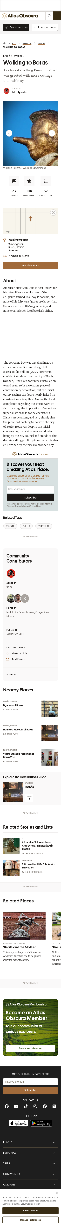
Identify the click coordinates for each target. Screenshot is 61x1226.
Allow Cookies (30, 1210)
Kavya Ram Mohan (34, 853)
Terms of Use (35, 506)
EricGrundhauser (24, 612)
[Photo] (49, 709)
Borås (29, 787)
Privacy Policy (20, 506)
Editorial (9, 1153)
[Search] (49, 15)
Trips (6, 1163)
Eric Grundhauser (33, 872)
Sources (11, 674)
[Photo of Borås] (13, 792)
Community (11, 1174)
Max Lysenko (19, 92)
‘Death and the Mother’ (19, 947)
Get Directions (30, 265)
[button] (14, 181)
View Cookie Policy (30, 1204)
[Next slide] (52, 133)
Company (10, 1184)
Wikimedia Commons (34, 168)
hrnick (10, 612)
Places (8, 1142)
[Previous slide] (9, 133)
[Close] (56, 1193)
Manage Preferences (30, 1220)
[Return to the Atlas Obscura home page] (20, 15)
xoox (10, 587)
